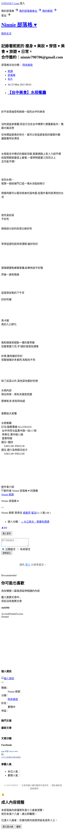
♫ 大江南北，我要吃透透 (35, 521)
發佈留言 (7, 553)
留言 (33, 512)
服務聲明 (34, 788)
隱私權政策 (57, 785)
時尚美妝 (27, 65)
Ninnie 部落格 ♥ (19, 25)
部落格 (11, 75)
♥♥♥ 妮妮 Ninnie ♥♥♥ (9, 751)
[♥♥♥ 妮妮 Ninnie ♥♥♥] (2, 754)
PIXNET (14, 785)
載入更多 (7, 533)
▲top (4, 527)
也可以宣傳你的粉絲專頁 (11, 757)
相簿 (10, 71)
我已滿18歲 (8, 826)
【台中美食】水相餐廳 (27, 92)
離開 (18, 826)
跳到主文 (6, 33)
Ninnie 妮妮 (7, 494)
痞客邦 (27, 512)
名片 (10, 79)
